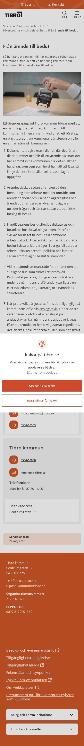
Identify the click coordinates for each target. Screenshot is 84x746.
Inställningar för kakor (42, 400)
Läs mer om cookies (42, 372)
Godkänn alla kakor (42, 385)
